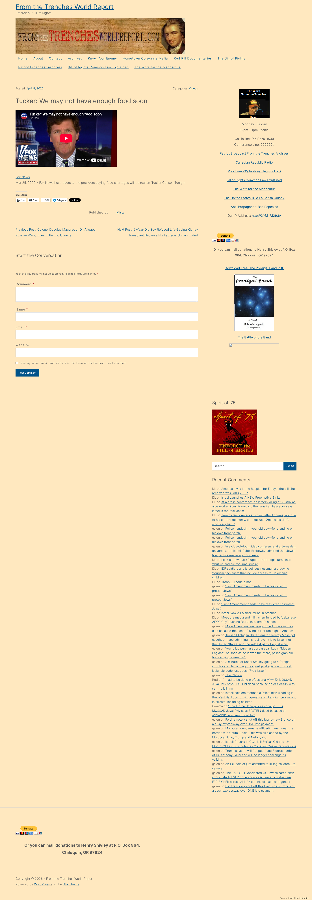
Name (20, 309)
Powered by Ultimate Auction (294, 898)
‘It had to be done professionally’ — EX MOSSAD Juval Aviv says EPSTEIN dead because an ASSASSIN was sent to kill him (253, 684)
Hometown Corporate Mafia (145, 58)
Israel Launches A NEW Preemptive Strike (251, 497)
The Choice (233, 675)
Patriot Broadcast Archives (40, 67)
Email (20, 327)
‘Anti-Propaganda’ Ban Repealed (254, 207)
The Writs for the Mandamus (157, 67)
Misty (120, 212)
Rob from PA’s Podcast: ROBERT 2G (254, 171)
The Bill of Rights (231, 58)
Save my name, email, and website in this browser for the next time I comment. (73, 363)
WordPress (42, 884)
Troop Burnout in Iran (236, 582)
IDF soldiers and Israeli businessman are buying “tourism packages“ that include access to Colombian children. (250, 573)
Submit (290, 465)
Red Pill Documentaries (193, 58)
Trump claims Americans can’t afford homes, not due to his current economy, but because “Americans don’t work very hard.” (254, 519)
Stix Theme (71, 884)
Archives (75, 58)
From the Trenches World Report (65, 7)
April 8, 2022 (35, 88)
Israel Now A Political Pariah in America (248, 613)
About (38, 58)
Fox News (23, 177)
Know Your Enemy (102, 58)
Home (23, 58)
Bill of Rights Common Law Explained (98, 67)
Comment (25, 284)
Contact (55, 58)
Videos (193, 88)
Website (22, 345)
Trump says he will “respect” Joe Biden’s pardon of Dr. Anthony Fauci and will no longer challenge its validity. (253, 755)
